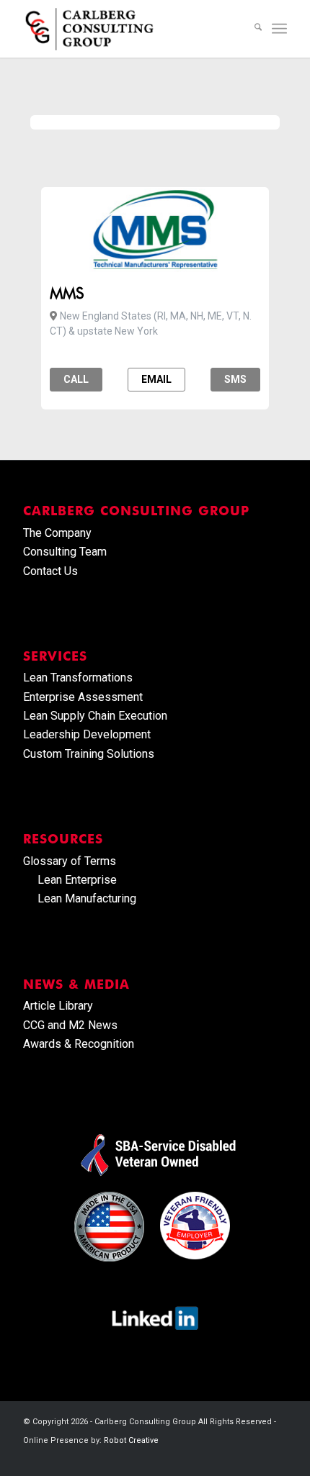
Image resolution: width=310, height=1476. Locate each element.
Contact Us (50, 571)
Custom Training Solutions (88, 754)
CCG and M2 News (70, 1025)
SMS (235, 379)
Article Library (58, 1006)
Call (76, 379)
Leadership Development (87, 734)
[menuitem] (251, 29)
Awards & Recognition (78, 1044)
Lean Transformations (78, 677)
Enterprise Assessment (83, 697)
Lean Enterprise (77, 880)
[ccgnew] (128, 29)
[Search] (251, 29)
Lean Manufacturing (86, 898)
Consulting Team (65, 551)
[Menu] (279, 29)
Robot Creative (131, 1440)
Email (156, 379)
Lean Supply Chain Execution (95, 716)
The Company (57, 533)
